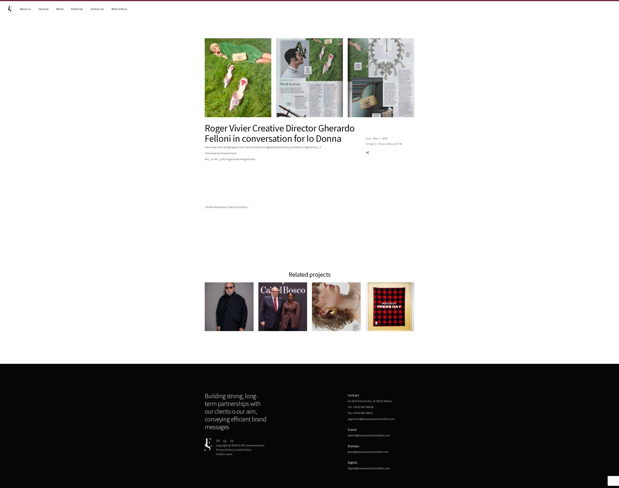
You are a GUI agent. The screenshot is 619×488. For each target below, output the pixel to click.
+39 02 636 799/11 (362, 413)
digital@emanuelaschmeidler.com (369, 468)
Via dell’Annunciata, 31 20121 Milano (370, 401)
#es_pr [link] (209, 159)
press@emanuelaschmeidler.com (368, 452)
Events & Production (275, 316)
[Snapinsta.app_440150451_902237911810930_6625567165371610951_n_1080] (309, 77)
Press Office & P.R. (390, 144)
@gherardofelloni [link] (277, 147)
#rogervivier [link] (247, 159)
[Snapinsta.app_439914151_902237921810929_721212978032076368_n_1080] (238, 77)
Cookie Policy (243, 450)
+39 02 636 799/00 (363, 407)
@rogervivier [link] (236, 147)
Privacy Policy (224, 450)
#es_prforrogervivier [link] (227, 159)
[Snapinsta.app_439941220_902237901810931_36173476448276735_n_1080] (381, 77)
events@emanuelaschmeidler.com (369, 435)
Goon (229, 454)
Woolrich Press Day (384, 330)
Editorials (323, 316)
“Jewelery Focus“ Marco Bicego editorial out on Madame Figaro (334, 325)
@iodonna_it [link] (313, 147)
